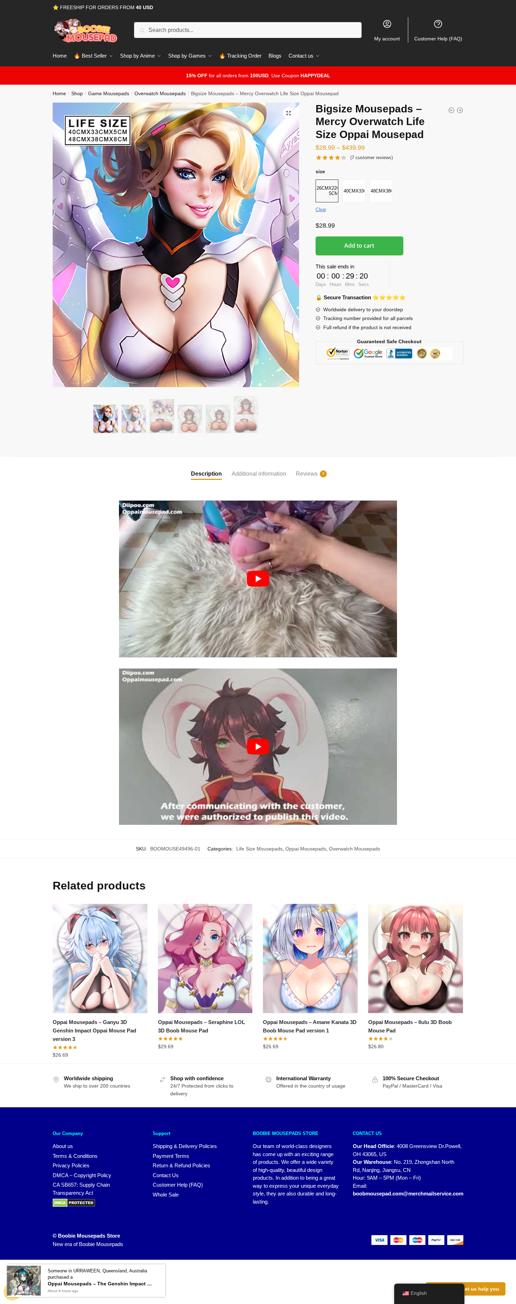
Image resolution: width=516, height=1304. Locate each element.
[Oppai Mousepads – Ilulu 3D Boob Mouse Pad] (415, 958)
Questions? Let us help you (465, 1289)
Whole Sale (166, 1195)
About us (63, 1146)
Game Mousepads (108, 93)
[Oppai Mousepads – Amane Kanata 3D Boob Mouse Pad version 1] (310, 958)
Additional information (259, 474)
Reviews (307, 474)
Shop (77, 93)
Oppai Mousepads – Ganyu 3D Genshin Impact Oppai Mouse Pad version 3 (94, 1030)
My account (387, 38)
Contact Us (166, 1175)
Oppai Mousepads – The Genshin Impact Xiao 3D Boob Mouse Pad (100, 1283)
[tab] (206, 468)
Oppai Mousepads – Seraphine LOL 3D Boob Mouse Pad (201, 1026)
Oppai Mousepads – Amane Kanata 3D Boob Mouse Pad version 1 (310, 1026)
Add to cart (359, 245)
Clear (321, 209)
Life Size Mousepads (259, 849)
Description (206, 474)
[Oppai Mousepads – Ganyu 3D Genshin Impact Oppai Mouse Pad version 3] (100, 958)
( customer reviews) (371, 157)
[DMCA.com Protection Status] (96, 1203)
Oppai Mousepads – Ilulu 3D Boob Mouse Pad (410, 1026)
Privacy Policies (71, 1165)
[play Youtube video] (258, 579)
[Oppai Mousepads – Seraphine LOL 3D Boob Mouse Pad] (205, 958)
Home (59, 93)
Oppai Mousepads (305, 849)
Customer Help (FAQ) (438, 38)
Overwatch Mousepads (160, 93)
